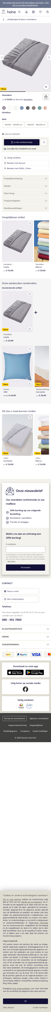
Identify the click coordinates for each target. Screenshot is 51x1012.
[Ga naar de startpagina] (11, 12)
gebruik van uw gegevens (31, 902)
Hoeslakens (31, 19)
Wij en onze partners (12, 899)
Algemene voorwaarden (39, 718)
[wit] (10, 108)
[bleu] (22, 108)
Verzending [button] (27, 99)
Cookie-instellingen (40, 1007)
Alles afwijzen (8, 1007)
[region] (25, 951)
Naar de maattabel (12, 134)
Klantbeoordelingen (13, 208)
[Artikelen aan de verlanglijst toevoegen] (44, 142)
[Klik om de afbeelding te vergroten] (46, 87)
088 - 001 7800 (12, 619)
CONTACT (7, 583)
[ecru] (16, 108)
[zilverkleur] (4, 108)
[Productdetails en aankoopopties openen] (30, 329)
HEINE (5, 636)
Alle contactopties (15, 599)
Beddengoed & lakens (17, 19)
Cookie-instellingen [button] (40, 731)
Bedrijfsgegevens (10, 731)
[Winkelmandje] (47, 12)
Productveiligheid (12, 200)
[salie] (40, 108)
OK (25, 1001)
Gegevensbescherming (17, 725)
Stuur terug (9, 193)
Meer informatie (41, 923)
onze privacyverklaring (21, 988)
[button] (3, 12)
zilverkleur (6, 112)
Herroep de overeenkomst (14, 718)
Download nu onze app (25, 666)
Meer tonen (11, 561)
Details (7, 186)
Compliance (25, 731)
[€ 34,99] (17, 241)
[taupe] (34, 108)
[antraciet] (28, 108)
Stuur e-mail (12, 592)
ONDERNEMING (10, 644)
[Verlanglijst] (40, 12)
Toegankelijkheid (36, 725)
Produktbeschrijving (13, 178)
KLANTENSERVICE (12, 628)
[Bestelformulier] (33, 12)
